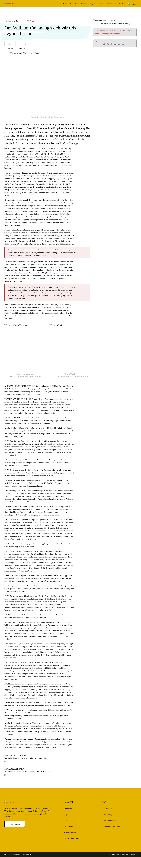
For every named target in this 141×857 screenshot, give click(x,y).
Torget (92, 4)
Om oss (100, 4)
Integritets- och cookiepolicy (113, 826)
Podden (84, 4)
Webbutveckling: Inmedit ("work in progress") (123, 854)
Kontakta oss (15, 824)
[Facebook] (96, 44)
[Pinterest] (111, 44)
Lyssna (10, 44)
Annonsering (107, 815)
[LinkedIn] (107, 44)
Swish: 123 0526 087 (110, 820)
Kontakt (122, 4)
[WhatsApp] (119, 44)
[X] (100, 44)
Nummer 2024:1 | (17, 20)
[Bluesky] (103, 44)
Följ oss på (71, 838)
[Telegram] (122, 44)
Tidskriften (74, 4)
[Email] (115, 44)
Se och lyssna (23, 44)
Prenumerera (111, 4)
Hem (65, 4)
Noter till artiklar (70, 832)
